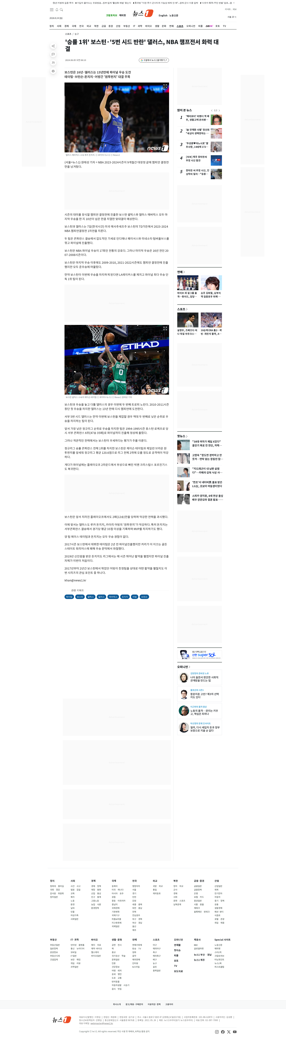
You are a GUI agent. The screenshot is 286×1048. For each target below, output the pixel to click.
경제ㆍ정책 (96, 886)
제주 (134, 930)
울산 (134, 926)
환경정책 (95, 908)
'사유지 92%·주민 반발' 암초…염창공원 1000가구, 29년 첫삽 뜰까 (211, 2)
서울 (134, 889)
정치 (52, 880)
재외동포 (157, 893)
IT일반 (74, 956)
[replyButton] (53, 54)
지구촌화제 (116, 923)
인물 (72, 912)
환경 (72, 904)
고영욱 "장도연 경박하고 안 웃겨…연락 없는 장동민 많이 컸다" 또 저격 (207, 459)
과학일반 (74, 967)
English (163, 15)
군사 (175, 889)
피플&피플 (116, 919)
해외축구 (157, 956)
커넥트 (228, 9)
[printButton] (53, 71)
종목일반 (157, 970)
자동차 (217, 897)
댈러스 (101, 596)
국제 (114, 880)
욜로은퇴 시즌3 (197, 690)
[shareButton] (53, 46)
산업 (216, 880)
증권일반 (198, 900)
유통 (216, 904)
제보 (235, 9)
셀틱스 (91, 596)
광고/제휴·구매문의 (134, 1004)
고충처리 (169, 1004)
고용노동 (95, 900)
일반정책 (54, 948)
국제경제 (115, 908)
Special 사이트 (222, 939)
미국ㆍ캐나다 (117, 889)
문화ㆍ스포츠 (179, 900)
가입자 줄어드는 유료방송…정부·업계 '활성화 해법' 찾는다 (83, 2)
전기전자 (218, 893)
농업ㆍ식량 (96, 904)
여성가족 (74, 915)
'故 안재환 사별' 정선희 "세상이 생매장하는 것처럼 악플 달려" (197, 133)
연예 (180, 272)
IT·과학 (75, 939)
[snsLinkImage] (217, 1031)
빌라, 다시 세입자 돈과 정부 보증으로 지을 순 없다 (205, 729)
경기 (134, 893)
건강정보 (115, 967)
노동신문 (173, 15)
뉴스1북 (218, 963)
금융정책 (198, 889)
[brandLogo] (143, 13)
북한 (175, 880)
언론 (114, 963)
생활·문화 (117, 939)
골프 (155, 967)
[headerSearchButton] (61, 9)
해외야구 (157, 948)
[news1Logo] (61, 1020)
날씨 (72, 908)
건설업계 (54, 959)
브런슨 (144, 596)
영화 (134, 952)
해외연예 (136, 959)
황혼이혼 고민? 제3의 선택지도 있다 (204, 695)
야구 (155, 945)
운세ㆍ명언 (117, 974)
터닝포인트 (219, 959)
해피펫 (122, 15)
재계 (216, 889)
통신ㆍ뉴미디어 (77, 948)
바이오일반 (96, 956)
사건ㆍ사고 (75, 886)
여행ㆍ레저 (117, 970)
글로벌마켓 (199, 948)
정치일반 (54, 897)
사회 (73, 880)
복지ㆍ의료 (96, 945)
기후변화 (115, 912)
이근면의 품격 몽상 (198, 706)
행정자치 (136, 886)
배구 (155, 959)
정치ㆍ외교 (178, 886)
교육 (72, 893)
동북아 (115, 886)
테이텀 (69, 596)
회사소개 (117, 1004)
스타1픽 (218, 952)
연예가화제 (137, 945)
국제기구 (115, 915)
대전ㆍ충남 (137, 908)
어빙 (135, 596)
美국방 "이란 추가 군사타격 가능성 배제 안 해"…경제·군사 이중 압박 (145, 2)
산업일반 (218, 886)
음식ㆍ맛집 (117, 989)
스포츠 (68, 34)
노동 (72, 900)
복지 (72, 897)
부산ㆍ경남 (137, 923)
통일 (155, 889)
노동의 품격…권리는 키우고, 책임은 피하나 (204, 712)
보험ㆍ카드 (199, 897)
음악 (134, 956)
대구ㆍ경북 (137, 919)
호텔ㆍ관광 (219, 919)
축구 (155, 952)
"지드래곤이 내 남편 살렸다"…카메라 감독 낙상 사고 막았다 (207, 472)
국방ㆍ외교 (158, 886)
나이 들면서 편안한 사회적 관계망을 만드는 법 (204, 679)
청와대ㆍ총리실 (57, 886)
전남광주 (136, 915)
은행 (196, 893)
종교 (114, 952)
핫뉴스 (181, 436)
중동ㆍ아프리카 (118, 900)
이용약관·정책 (154, 1004)
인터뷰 (135, 963)
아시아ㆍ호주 (117, 893)
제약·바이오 (96, 948)
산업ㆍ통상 (96, 893)
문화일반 (115, 959)
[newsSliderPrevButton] (211, 110)
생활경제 (218, 908)
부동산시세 (55, 956)
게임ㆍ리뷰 (75, 963)
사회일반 (74, 919)
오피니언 (182, 667)
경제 (93, 880)
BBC (196, 945)
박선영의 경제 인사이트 (200, 723)
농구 (155, 963)
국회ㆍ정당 (55, 889)
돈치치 (125, 596)
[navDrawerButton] (51, 9)
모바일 (73, 952)
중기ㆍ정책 (219, 900)
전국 (134, 880)
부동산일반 (55, 945)
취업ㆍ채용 (219, 923)
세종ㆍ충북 (137, 904)
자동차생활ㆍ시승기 (120, 985)
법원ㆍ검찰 (75, 889)
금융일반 (198, 886)
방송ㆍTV (136, 948)
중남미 (115, 904)
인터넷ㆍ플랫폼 (77, 945)
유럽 (114, 897)
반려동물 (115, 981)
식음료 (217, 915)
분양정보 (54, 952)
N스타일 (136, 967)
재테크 (197, 908)
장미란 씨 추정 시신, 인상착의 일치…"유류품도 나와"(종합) (197, 174)
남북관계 (177, 904)
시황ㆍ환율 (199, 904)
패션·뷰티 (218, 912)
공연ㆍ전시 (117, 945)
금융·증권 (199, 880)
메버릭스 (113, 596)
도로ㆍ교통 (117, 978)
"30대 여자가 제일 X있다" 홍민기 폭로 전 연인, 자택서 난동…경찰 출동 (207, 445)
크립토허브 (111, 15)
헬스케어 (95, 952)
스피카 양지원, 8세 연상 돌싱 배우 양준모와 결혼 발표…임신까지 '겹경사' (207, 499)
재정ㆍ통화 (96, 889)
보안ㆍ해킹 (75, 959)
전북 (134, 912)
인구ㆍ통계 (96, 897)
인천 (134, 897)
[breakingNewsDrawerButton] (56, 9)
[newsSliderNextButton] (219, 110)
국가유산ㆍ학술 (118, 956)
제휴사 (197, 939)
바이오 (94, 939)
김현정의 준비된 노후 (199, 673)
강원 (134, 900)
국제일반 (115, 926)
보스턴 (80, 596)
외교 (155, 880)
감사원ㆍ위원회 (57, 893)
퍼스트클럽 (219, 967)
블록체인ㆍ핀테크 (202, 912)
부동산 (53, 939)
